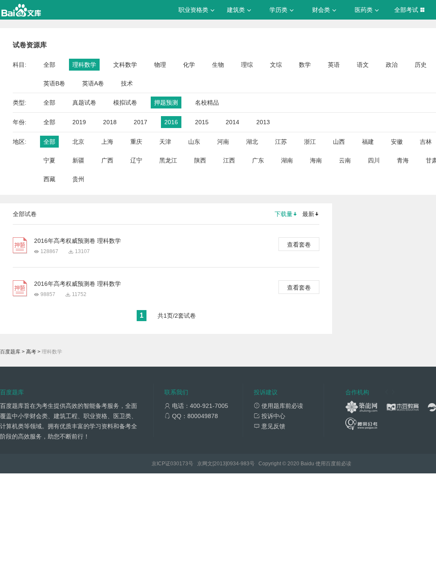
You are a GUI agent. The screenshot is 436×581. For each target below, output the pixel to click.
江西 (229, 160)
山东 (194, 141)
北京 (78, 141)
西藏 (49, 179)
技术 (127, 83)
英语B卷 (54, 83)
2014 (232, 122)
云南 (345, 160)
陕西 (200, 160)
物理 (160, 64)
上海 (107, 141)
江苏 (281, 141)
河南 (223, 141)
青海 (403, 160)
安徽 (397, 141)
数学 (305, 64)
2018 (110, 122)
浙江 (310, 141)
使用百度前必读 (333, 464)
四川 (374, 160)
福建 (368, 141)
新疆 (78, 160)
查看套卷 (299, 244)
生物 (218, 64)
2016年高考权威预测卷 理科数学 (77, 240)
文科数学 (125, 64)
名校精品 (207, 102)
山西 (339, 141)
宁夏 (49, 160)
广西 (107, 160)
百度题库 (10, 352)
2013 (263, 122)
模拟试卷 (125, 102)
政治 (392, 64)
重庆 (136, 141)
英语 (334, 64)
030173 (179, 464)
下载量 (284, 214)
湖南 (287, 160)
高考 (31, 352)
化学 (189, 64)
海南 (316, 160)
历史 (421, 64)
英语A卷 (93, 83)
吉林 (426, 141)
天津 (165, 141)
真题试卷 (84, 102)
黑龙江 (168, 160)
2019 (79, 122)
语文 (363, 64)
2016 (171, 122)
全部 (49, 64)
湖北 (252, 141)
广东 (258, 160)
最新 (308, 214)
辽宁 (136, 160)
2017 (140, 122)
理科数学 (84, 64)
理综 (247, 64)
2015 (202, 122)
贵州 (78, 179)
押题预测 (166, 102)
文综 (276, 64)
